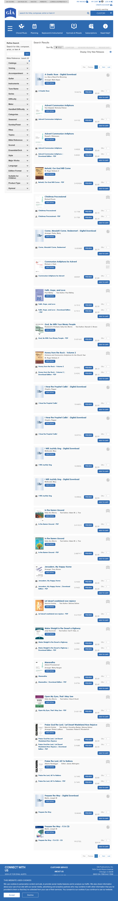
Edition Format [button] (15, 171)
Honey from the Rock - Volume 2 (60, 352)
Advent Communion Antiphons (59, 105)
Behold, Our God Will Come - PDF (51, 182)
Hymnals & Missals (74, 33)
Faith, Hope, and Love (55, 290)
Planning (34, 33)
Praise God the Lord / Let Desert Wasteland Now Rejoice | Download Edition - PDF (52, 746)
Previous (90, 67)
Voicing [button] (12, 68)
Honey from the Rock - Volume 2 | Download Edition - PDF (51, 373)
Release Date (104, 47)
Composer (69, 47)
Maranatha (50, 662)
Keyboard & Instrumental (52, 33)
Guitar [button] (11, 78)
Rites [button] (11, 130)
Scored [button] (12, 145)
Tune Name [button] (13, 89)
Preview (88, 92)
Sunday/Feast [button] (15, 125)
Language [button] (13, 166)
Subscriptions (91, 33)
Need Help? (105, 33)
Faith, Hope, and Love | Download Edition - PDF (54, 311)
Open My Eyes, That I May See (59, 696)
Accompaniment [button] (16, 73)
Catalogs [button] (12, 63)
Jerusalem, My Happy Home (58, 567)
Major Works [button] (14, 160)
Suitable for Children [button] (14, 177)
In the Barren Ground (54, 510)
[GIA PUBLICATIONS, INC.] (10, 12)
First (84, 67)
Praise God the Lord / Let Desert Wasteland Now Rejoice (71, 725)
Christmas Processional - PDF (49, 216)
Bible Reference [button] (15, 140)
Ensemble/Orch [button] (15, 150)
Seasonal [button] (13, 119)
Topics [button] (11, 135)
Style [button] (11, 155)
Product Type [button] (14, 183)
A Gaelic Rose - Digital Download (60, 74)
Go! (27, 54)
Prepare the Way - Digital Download (61, 795)
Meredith (43, 2)
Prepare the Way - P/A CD (57, 826)
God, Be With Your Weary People (60, 324)
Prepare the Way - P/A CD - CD (50, 840)
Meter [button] (11, 104)
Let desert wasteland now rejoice (60, 601)
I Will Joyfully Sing (45, 465)
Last (109, 67)
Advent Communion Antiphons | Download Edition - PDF (50, 155)
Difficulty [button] (12, 99)
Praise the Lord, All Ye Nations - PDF (51, 781)
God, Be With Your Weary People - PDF (53, 338)
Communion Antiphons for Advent (61, 261)
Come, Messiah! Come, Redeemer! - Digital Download (70, 231)
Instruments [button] (14, 83)
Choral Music (21, 33)
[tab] (18, 63)
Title (59, 47)
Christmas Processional (55, 196)
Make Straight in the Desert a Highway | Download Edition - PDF (53, 649)
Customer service (59, 867)
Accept (12, 895)
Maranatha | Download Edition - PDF (52, 682)
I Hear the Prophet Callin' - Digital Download (65, 387)
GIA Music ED (22, 2)
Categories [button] (13, 114)
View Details (50, 83)
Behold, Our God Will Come (58, 168)
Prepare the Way (44, 812)
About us (59, 871)
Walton (33, 2)
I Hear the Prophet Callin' (47, 403)
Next (103, 67)
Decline (30, 895)
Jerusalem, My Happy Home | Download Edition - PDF (54, 587)
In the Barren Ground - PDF (48, 524)
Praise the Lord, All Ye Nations (59, 761)
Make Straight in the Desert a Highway (63, 628)
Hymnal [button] (12, 188)
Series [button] (11, 94)
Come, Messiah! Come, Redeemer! (52, 247)
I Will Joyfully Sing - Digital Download (62, 448)
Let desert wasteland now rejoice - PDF (53, 614)
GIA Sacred (10, 2)
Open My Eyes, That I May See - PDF (52, 710)
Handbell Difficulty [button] (17, 109)
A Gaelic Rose (43, 91)
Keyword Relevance (86, 47)
